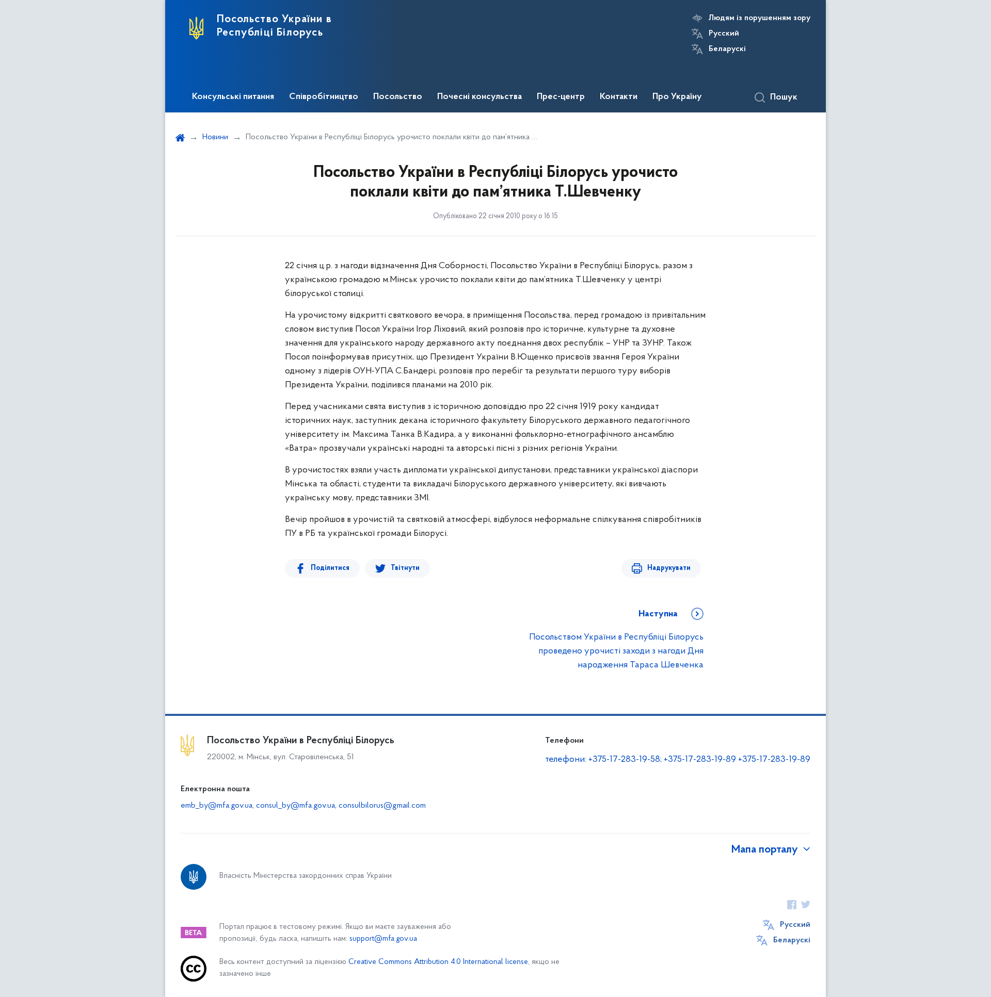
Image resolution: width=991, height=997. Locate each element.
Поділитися (330, 568)
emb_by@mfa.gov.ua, (218, 806)
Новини (215, 137)
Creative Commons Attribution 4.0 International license (438, 962)
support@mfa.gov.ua (383, 939)
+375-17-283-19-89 (774, 759)
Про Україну (677, 97)
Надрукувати (669, 568)
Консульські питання (233, 97)
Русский (724, 33)
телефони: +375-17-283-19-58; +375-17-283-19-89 (641, 759)
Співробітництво (323, 97)
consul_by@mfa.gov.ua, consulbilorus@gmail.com (341, 806)
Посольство (397, 97)
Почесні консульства (479, 97)
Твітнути (405, 568)
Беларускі (727, 49)
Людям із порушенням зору (759, 18)
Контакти (618, 97)
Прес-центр (561, 97)
